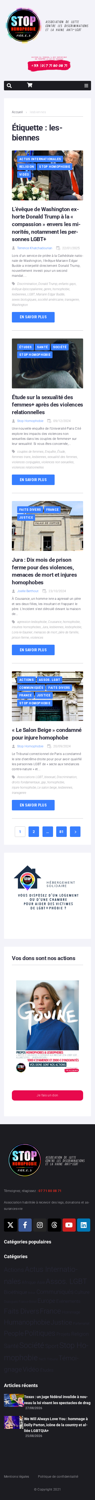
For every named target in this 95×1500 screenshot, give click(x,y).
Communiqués (31, 688)
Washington (20, 305)
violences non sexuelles (57, 462)
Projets (63, 1334)
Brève (31, 1293)
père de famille (68, 632)
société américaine (50, 299)
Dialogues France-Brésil (20, 1302)
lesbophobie (73, 627)
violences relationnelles (28, 467)
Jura (45, 627)
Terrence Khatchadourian (34, 248)
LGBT (31, 294)
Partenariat (81, 1323)
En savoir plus (33, 317)
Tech (42, 1359)
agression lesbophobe (32, 622)
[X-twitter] (10, 1225)
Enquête (50, 452)
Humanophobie (27, 1322)
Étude (61, 452)
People (14, 1333)
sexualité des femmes (62, 457)
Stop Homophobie (54, 167)
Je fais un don (47, 1095)
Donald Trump (47, 284)
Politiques (40, 1333)
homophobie (61, 289)
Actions (26, 680)
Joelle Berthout (28, 591)
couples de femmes (30, 452)
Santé (42, 347)
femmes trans (21, 457)
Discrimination (27, 284)
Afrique (29, 1282)
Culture (81, 1292)
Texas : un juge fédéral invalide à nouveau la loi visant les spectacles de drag (57, 1400)
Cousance (54, 622)
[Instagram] (39, 1225)
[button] (86, 85)
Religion (26, 167)
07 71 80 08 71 (50, 1191)
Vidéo (24, 174)
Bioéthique (15, 1292)
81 (61, 832)
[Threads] (54, 1225)
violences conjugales (26, 462)
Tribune (52, 1359)
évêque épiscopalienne (27, 289)
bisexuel (49, 777)
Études (25, 347)
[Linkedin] (83, 1225)
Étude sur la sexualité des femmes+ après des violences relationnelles (47, 404)
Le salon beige (47, 787)
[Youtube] (69, 1225)
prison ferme (20, 637)
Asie (41, 1282)
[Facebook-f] (25, 1225)
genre (47, 289)
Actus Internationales (40, 159)
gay (43, 782)
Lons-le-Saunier (22, 632)
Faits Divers (30, 510)
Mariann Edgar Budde (50, 294)
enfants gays (67, 284)
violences (36, 637)
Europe (46, 1301)
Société (60, 347)
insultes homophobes (26, 627)
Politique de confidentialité (58, 1476)
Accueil (17, 112)
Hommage (71, 1312)
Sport (52, 1346)
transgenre (72, 299)
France (52, 510)
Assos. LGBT (49, 680)
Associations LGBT (30, 777)
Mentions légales (16, 1476)
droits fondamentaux (26, 782)
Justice (26, 517)
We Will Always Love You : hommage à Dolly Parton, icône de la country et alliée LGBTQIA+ (56, 1425)
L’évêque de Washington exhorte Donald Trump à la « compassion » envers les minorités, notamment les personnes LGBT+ (46, 224)
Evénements (68, 1301)
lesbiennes (19, 294)
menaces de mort (45, 632)
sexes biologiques (24, 299)
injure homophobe (24, 787)
